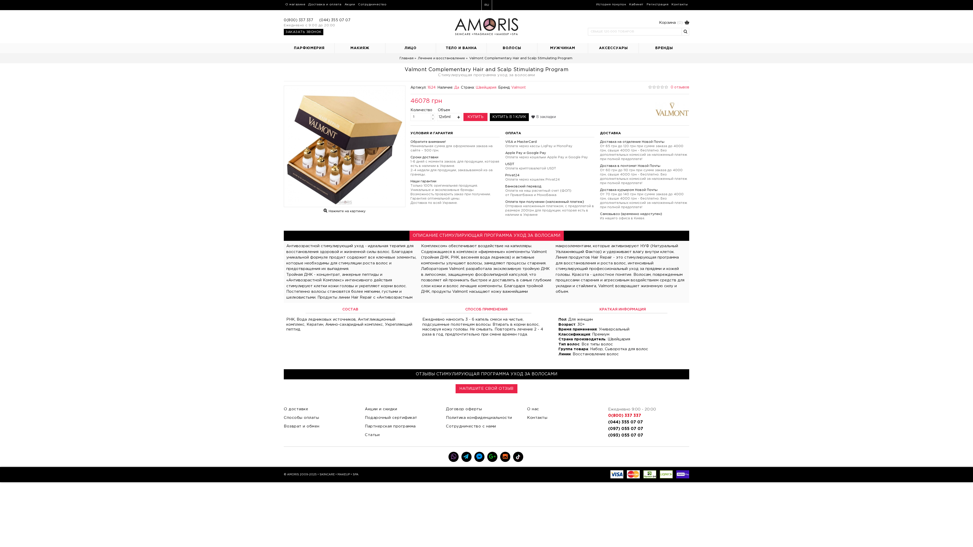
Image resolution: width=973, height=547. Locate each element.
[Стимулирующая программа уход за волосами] (344, 146)
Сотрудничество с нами (471, 426)
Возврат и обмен (302, 426)
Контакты (537, 417)
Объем (444, 110)
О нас (533, 409)
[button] (638, 23)
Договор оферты (464, 409)
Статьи (372, 435)
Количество (417, 110)
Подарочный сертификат (391, 417)
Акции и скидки (381, 409)
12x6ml (445, 117)
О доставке (296, 409)
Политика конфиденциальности (479, 417)
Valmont (518, 87)
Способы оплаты (301, 417)
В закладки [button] (546, 117)
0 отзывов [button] (680, 87)
